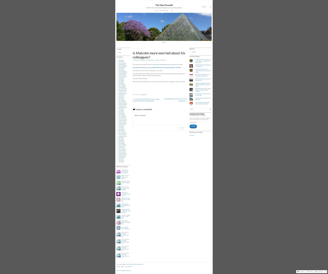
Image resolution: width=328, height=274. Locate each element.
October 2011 (121, 156)
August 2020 (121, 67)
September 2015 (122, 123)
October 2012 (121, 151)
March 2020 (121, 70)
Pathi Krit (123, 198)
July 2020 (120, 68)
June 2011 (120, 160)
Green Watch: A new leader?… (125, 177)
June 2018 (120, 80)
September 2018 (122, 76)
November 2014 (121, 136)
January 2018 (121, 87)
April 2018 (120, 83)
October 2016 (121, 106)
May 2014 (120, 140)
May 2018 (120, 81)
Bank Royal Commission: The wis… (125, 235)
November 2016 (121, 104)
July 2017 (120, 96)
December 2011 (121, 153)
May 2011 (120, 162)
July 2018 (120, 78)
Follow (193, 126)
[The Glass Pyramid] (164, 27)
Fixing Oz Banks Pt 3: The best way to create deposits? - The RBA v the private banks (203, 61)
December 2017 (121, 88)
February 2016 (121, 116)
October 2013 (121, 146)
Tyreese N (123, 192)
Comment (181, 128)
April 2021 (120, 61)
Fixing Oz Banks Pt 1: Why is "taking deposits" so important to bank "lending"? (203, 90)
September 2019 (122, 71)
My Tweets (191, 135)
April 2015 (120, 130)
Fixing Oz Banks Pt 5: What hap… (125, 200)
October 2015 (121, 121)
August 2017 (121, 94)
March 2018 (121, 84)
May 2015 (120, 129)
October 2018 (121, 74)
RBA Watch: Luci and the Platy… (125, 222)
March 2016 (121, 114)
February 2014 (121, 144)
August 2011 (121, 157)
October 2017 (121, 91)
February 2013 (121, 149)
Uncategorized (138, 48)
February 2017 (121, 101)
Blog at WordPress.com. (123, 270)
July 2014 (120, 137)
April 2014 (120, 141)
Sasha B (123, 181)
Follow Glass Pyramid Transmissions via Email (197, 114)
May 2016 (120, 111)
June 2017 (120, 97)
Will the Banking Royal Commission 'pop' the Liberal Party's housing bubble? (203, 85)
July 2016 (120, 108)
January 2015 (121, 134)
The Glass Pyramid (164, 5)
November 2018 (121, 73)
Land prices (139, 264)
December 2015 (121, 119)
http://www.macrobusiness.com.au (162, 64)
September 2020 (122, 65)
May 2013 (120, 147)
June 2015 (120, 127)
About (164, 42)
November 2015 (121, 120)
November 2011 (121, 154)
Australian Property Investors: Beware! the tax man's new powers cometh (203, 71)
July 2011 (120, 159)
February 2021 (121, 63)
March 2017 (121, 100)
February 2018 (121, 86)
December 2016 (121, 103)
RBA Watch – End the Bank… (125, 217)
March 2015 (121, 131)
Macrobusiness (131, 264)
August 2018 (121, 77)
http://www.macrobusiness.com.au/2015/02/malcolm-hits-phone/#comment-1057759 (157, 67)
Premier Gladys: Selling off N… (125, 183)
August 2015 (121, 124)
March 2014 (121, 143)
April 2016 (120, 113)
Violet (122, 220)
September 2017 (122, 93)
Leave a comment (160, 60)
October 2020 (121, 64)
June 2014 (120, 139)
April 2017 (120, 98)
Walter (122, 175)
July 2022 (120, 60)
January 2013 (121, 150)
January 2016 (121, 117)
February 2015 (121, 133)
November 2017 (121, 90)
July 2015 (120, 126)
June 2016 (120, 110)
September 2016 (122, 107)
